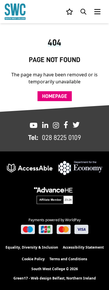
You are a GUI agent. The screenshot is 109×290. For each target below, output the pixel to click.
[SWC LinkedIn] (45, 124)
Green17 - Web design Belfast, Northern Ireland (54, 278)
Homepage (54, 96)
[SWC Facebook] (66, 124)
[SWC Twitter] (76, 124)
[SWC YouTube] (33, 124)
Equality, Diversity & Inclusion (32, 247)
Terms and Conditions (68, 258)
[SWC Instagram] (56, 124)
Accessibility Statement (83, 247)
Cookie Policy (33, 258)
